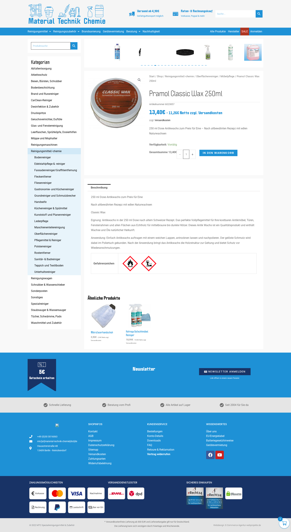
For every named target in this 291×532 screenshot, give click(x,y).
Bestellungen (155, 431)
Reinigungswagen (41, 278)
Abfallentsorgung (41, 68)
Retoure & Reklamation (160, 449)
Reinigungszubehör (64, 31)
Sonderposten (39, 291)
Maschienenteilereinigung (49, 227)
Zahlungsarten (97, 458)
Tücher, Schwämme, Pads (46, 316)
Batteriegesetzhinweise (219, 440)
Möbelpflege (227, 76)
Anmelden (256, 31)
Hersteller (233, 31)
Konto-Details (155, 436)
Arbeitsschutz (39, 74)
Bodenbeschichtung (43, 87)
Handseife (40, 202)
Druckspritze (38, 113)
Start (152, 76)
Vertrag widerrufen (158, 454)
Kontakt (93, 431)
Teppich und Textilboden (48, 265)
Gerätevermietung (113, 31)
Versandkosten (162, 120)
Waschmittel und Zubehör (46, 322)
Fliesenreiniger (43, 182)
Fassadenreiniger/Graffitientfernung (55, 170)
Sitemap (93, 449)
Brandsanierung (91, 31)
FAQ (149, 445)
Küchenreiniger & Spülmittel (50, 208)
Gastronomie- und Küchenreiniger (54, 189)
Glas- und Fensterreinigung (47, 125)
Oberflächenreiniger (45, 233)
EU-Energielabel (215, 436)
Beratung (131, 31)
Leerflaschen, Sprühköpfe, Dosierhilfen (54, 132)
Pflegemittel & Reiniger (47, 240)
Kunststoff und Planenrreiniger (52, 214)
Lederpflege (41, 221)
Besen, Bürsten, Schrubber (46, 81)
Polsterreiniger (42, 246)
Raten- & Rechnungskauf (197, 11)
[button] (142, 65)
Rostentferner (42, 252)
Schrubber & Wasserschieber (48, 284)
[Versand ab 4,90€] (132, 14)
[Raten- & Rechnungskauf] (175, 14)
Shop (160, 76)
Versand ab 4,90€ (148, 11)
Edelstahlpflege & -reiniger (49, 163)
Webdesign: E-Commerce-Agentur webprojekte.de (237, 525)
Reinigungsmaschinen (44, 144)
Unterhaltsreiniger (44, 272)
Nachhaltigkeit (151, 31)
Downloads (154, 440)
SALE (244, 31)
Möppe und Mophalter (44, 138)
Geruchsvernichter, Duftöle (46, 119)
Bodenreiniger (42, 157)
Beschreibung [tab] (99, 187)
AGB (90, 436)
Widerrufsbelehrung (99, 463)
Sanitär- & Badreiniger (47, 259)
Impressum (95, 440)
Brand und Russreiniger (45, 93)
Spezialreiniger (39, 303)
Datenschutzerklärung (101, 445)
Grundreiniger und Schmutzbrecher (55, 195)
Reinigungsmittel (38, 31)
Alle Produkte (218, 31)
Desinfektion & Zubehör (45, 106)
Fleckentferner (42, 176)
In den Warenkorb (218, 153)
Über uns (211, 431)
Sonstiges (37, 297)
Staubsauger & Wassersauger (48, 310)
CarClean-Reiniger (41, 100)
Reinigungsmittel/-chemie (46, 151)
